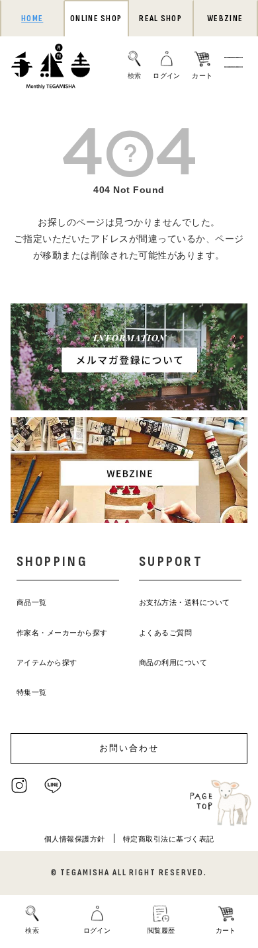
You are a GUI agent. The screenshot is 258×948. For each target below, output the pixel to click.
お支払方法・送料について (184, 602)
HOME (32, 18)
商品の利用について (173, 662)
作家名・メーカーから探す (62, 633)
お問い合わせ (129, 748)
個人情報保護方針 (74, 839)
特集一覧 (32, 692)
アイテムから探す (47, 662)
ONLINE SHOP (96, 18)
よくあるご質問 (166, 633)
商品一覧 (32, 602)
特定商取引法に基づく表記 (168, 839)
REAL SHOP (160, 18)
